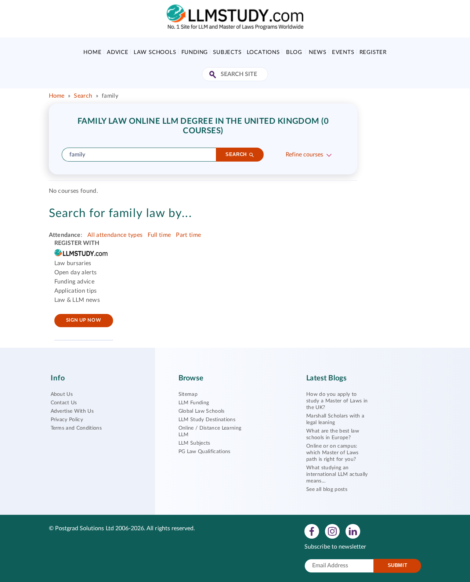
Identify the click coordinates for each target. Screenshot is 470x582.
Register (373, 52)
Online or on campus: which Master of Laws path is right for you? (332, 453)
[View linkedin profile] (353, 531)
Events (343, 52)
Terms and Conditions (76, 428)
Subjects (227, 52)
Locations (263, 52)
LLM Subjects (194, 443)
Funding (194, 52)
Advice (118, 52)
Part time (188, 235)
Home (92, 52)
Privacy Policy (67, 419)
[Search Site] (213, 75)
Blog (294, 52)
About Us (62, 394)
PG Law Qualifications (204, 451)
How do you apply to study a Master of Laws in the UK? (337, 401)
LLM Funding (193, 402)
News (317, 52)
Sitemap (188, 394)
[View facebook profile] (311, 531)
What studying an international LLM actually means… (337, 474)
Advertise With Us (72, 411)
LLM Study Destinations (206, 419)
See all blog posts (326, 489)
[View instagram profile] (332, 531)
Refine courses (304, 155)
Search (83, 96)
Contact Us (64, 402)
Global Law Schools (201, 411)
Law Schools (155, 52)
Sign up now (83, 320)
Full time (159, 235)
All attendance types (114, 235)
